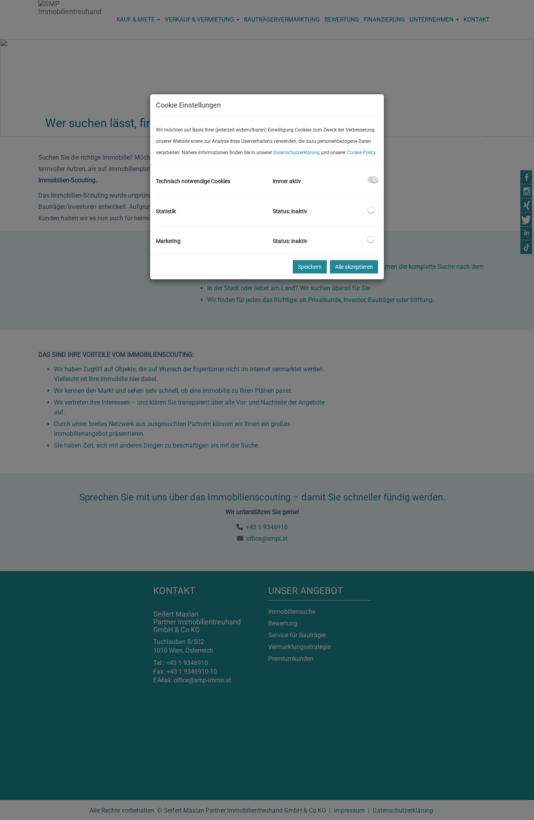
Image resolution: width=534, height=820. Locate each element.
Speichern (310, 267)
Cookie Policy (361, 152)
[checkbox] (372, 179)
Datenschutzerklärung (296, 152)
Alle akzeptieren (354, 267)
